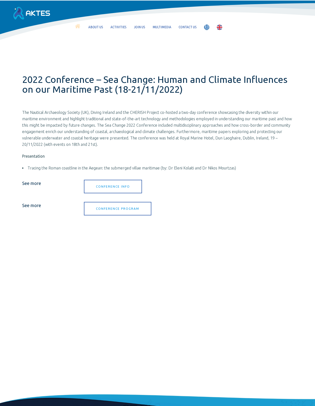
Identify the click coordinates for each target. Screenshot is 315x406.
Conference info (113, 186)
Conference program (117, 208)
